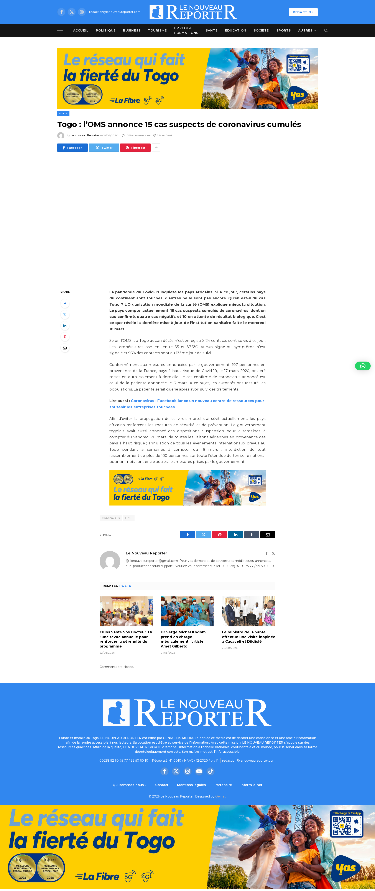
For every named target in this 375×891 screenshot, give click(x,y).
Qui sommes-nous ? (129, 785)
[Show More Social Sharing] (156, 147)
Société (261, 30)
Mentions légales (191, 785)
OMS (128, 518)
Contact (161, 785)
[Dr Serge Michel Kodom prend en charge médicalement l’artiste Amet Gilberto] (187, 611)
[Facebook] (65, 303)
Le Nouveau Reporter (85, 135)
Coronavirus (111, 518)
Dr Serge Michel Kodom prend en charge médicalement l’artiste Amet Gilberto (183, 639)
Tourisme (157, 30)
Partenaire (223, 785)
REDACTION (303, 12)
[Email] (65, 348)
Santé (212, 30)
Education (235, 30)
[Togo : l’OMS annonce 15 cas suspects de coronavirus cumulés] (187, 219)
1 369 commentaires (138, 135)
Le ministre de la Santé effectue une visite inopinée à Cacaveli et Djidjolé (248, 637)
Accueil (81, 30)
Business (132, 30)
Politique (106, 30)
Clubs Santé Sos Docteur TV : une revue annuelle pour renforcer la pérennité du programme (126, 639)
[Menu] (60, 30)
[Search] (325, 30)
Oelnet (220, 796)
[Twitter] (65, 314)
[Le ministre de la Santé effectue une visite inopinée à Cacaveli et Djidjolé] (248, 611)
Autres (305, 30)
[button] (363, 366)
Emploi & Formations (186, 30)
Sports (283, 30)
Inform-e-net (251, 785)
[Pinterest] (65, 336)
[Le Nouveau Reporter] (193, 12)
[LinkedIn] (65, 325)
